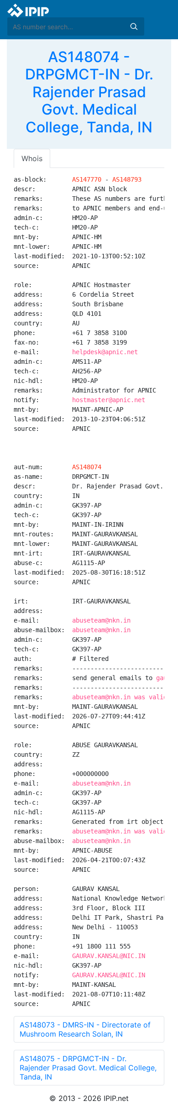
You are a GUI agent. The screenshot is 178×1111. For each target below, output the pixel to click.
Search (134, 26)
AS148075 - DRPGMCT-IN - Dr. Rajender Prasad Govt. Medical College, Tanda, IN (88, 1067)
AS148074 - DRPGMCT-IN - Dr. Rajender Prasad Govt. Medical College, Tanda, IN (89, 92)
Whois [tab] (31, 158)
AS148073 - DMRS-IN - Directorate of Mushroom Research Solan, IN (85, 1029)
